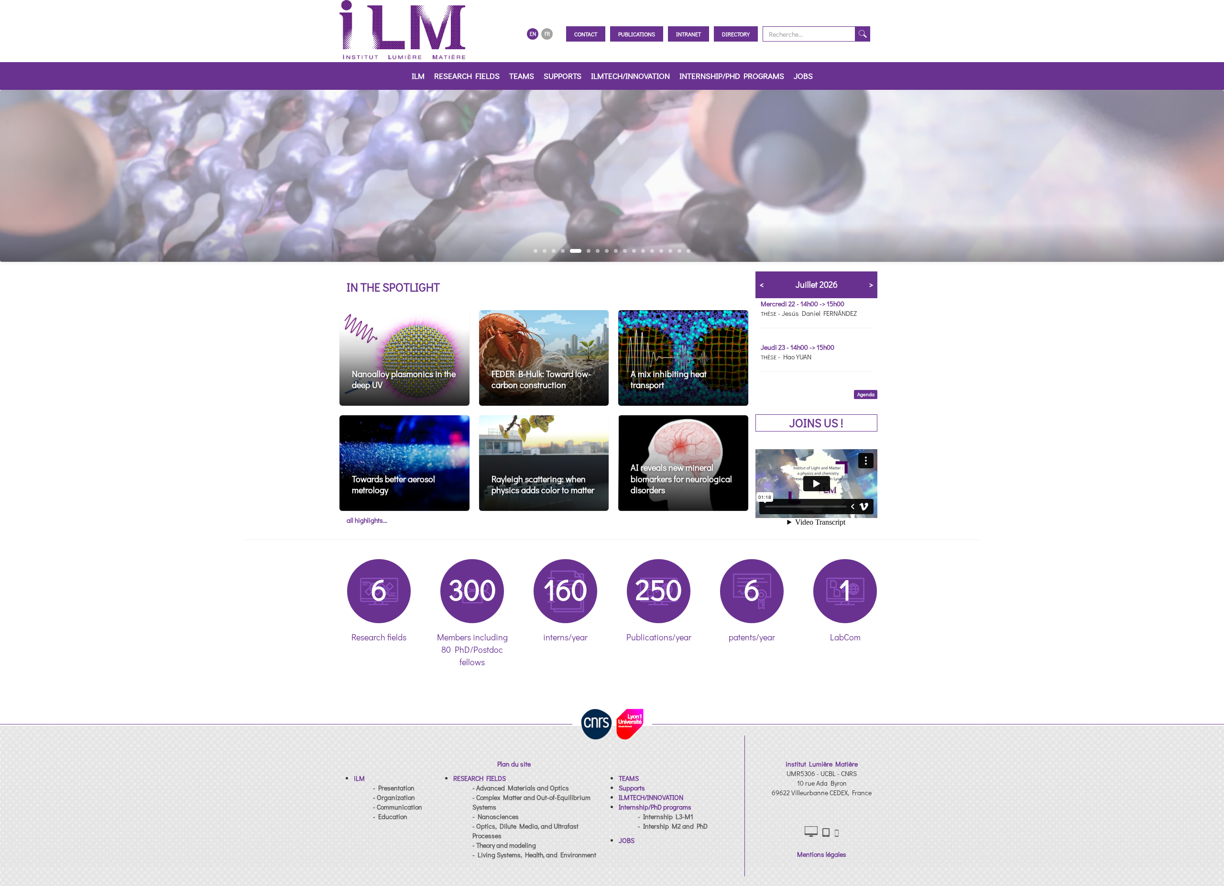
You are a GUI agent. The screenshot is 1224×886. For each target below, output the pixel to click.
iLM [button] (418, 75)
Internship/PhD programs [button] (731, 75)
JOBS (803, 75)
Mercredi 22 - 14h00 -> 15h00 (802, 303)
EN (533, 33)
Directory (736, 34)
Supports (562, 75)
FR (547, 33)
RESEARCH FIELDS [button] (467, 75)
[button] (359, 778)
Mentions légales (821, 854)
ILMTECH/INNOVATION (630, 75)
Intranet (688, 34)
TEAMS (521, 75)
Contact (585, 34)
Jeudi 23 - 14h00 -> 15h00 (797, 347)
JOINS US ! (816, 422)
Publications (636, 34)
